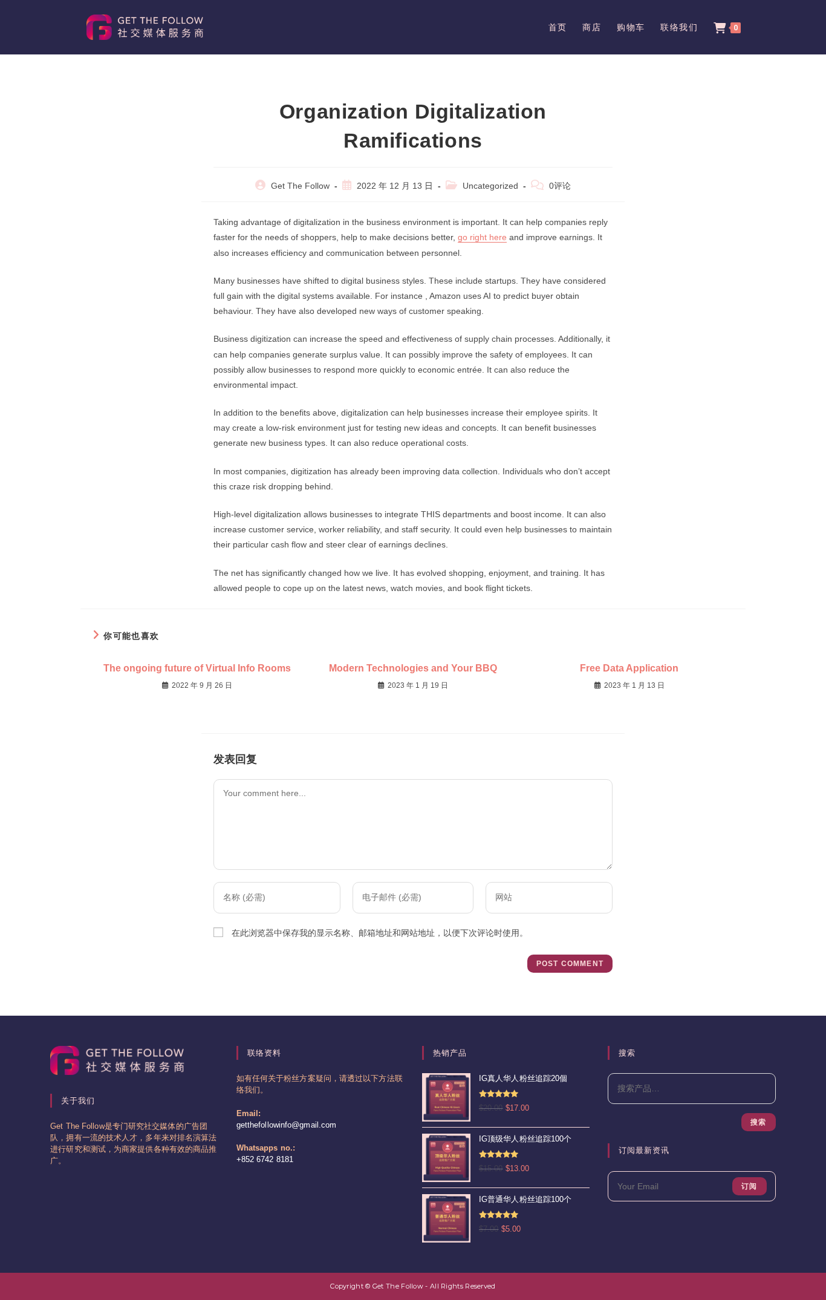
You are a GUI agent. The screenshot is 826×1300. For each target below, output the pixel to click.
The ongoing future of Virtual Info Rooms (197, 668)
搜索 (758, 1122)
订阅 (749, 1186)
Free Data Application (629, 668)
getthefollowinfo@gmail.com (286, 1125)
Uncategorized (490, 186)
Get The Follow (300, 186)
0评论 (560, 186)
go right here (482, 237)
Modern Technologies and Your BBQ (413, 668)
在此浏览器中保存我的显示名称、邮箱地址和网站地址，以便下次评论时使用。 (380, 933)
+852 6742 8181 (264, 1159)
